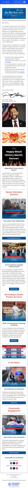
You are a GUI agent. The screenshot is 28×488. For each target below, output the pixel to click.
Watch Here (14, 340)
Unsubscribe (4, 480)
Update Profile (10, 480)
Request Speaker (14, 452)
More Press (14, 402)
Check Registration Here (14, 238)
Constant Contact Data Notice (20, 480)
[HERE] (9, 62)
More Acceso (14, 289)
